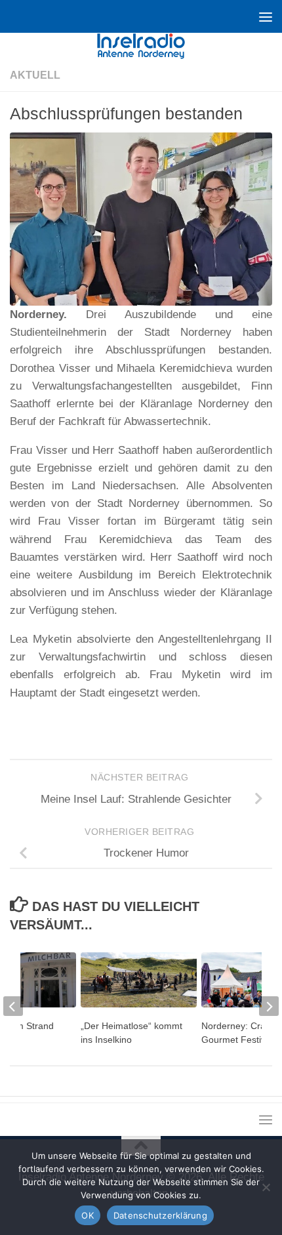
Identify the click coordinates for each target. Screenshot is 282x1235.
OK (87, 1215)
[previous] (13, 1006)
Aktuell (35, 75)
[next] (269, 1006)
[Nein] (265, 1187)
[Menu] (265, 16)
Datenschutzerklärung (160, 1215)
